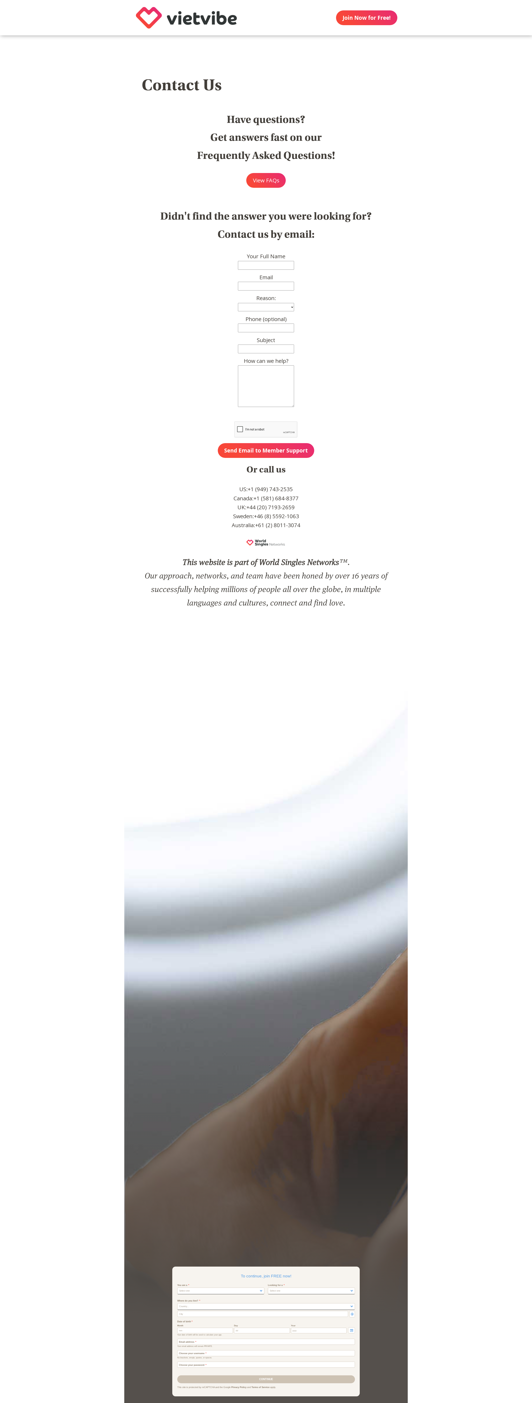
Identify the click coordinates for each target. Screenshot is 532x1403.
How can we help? (266, 361)
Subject (266, 340)
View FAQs (266, 180)
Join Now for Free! (366, 17)
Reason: (266, 298)
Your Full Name (266, 256)
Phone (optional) (266, 319)
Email (266, 277)
